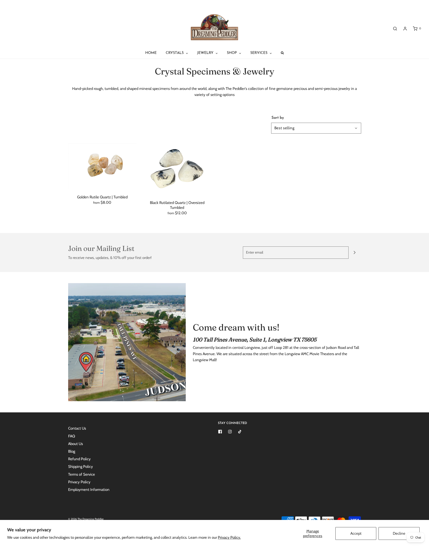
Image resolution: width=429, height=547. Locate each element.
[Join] (355, 252)
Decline (399, 533)
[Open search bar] (395, 28)
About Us (75, 443)
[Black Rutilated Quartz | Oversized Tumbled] (177, 169)
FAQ (71, 436)
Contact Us (77, 428)
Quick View (102, 180)
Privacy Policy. (229, 537)
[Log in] (405, 28)
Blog (71, 451)
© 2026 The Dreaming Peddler (86, 519)
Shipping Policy (80, 466)
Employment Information (88, 489)
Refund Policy (79, 459)
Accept (356, 533)
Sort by (277, 118)
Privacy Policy (79, 482)
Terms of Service (81, 474)
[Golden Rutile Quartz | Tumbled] (102, 166)
